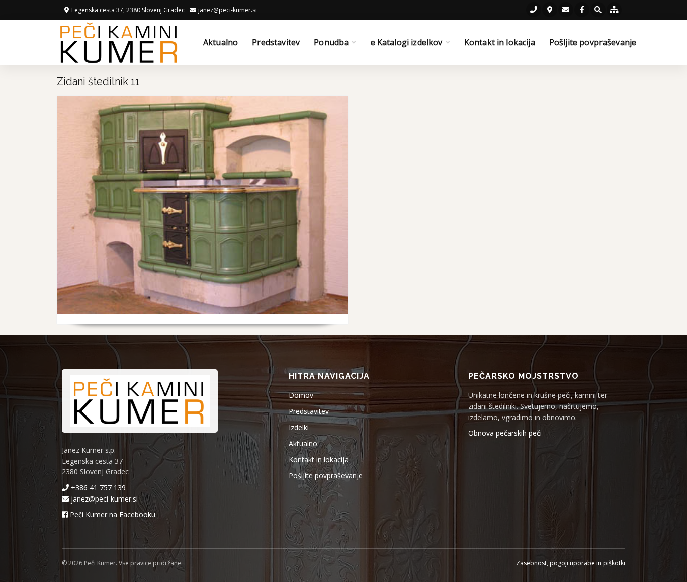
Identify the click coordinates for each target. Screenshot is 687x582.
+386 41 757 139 (97, 487)
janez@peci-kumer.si (103, 499)
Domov (301, 395)
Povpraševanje (192, 324)
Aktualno (220, 42)
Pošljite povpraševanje (593, 42)
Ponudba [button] (331, 42)
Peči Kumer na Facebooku (111, 514)
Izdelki (299, 427)
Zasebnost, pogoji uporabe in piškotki (570, 563)
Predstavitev (276, 42)
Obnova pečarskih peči (505, 433)
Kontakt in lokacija (499, 42)
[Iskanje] (598, 9)
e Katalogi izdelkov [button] (407, 42)
